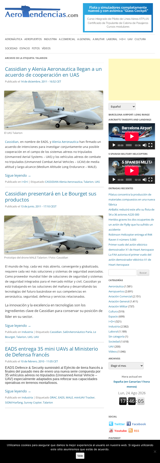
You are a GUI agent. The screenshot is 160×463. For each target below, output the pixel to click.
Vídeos (46, 48)
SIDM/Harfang (14, 402)
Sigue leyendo (18, 175)
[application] (132, 136)
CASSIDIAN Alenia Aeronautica (63, 182)
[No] (155, 451)
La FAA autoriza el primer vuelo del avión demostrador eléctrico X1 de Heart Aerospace (130, 259)
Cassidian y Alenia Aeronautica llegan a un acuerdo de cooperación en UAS (53, 71)
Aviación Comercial (120, 296)
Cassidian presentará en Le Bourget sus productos (50, 196)
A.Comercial (67, 39)
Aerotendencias (41, 13)
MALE (69, 397)
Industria (50, 39)
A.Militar (98, 39)
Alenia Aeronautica (65, 142)
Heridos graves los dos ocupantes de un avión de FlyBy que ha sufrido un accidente (131, 224)
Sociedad (11, 48)
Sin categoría (116, 336)
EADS (61, 397)
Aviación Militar (118, 306)
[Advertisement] (134, 79)
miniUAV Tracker (84, 397)
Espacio (25, 48)
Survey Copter (33, 402)
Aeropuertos (33, 39)
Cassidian (12, 142)
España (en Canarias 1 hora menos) (132, 381)
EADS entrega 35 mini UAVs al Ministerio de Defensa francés (51, 351)
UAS (97, 182)
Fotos (36, 48)
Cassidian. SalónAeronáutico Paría (71, 332)
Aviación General (119, 301)
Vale (80, 455)
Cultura (140, 39)
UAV (130, 39)
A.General (84, 39)
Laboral (111, 39)
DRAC (53, 397)
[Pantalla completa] (150, 145)
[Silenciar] (144, 145)
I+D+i (122, 39)
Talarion (89, 182)
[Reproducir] (114, 145)
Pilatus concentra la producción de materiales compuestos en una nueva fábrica (132, 199)
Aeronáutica (13, 39)
